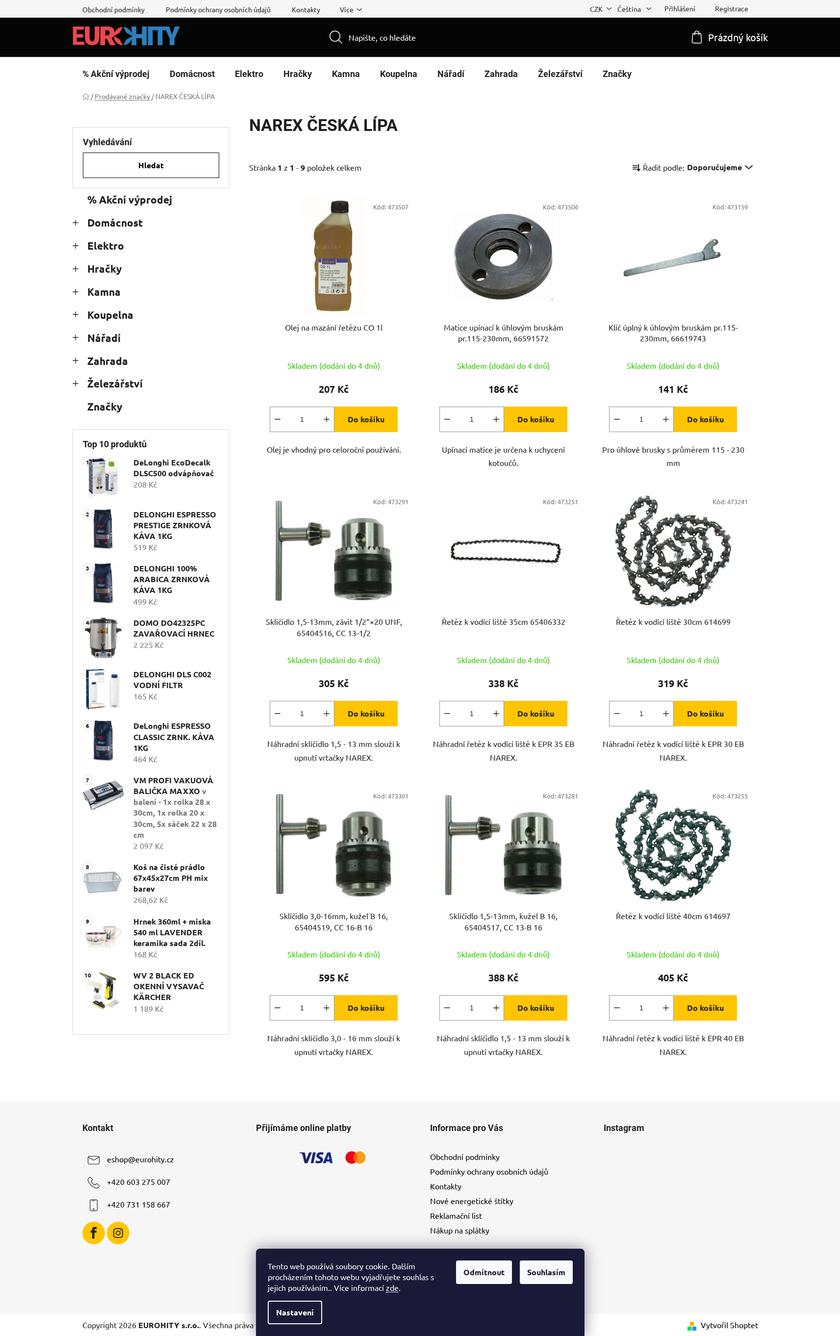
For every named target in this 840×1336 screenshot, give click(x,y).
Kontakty (306, 9)
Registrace (731, 8)
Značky (104, 406)
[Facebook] (93, 1233)
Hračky (104, 268)
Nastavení (295, 1312)
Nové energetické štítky (471, 1201)
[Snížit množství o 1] (277, 419)
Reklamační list (456, 1215)
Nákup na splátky (459, 1230)
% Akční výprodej (129, 199)
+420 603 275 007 (138, 1181)
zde (392, 1287)
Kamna (104, 291)
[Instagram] (118, 1233)
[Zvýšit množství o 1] (326, 419)
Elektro (105, 245)
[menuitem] (116, 74)
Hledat (151, 165)
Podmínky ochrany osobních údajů (218, 9)
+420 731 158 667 (138, 1204)
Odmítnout (484, 1272)
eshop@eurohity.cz (140, 1159)
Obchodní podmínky (113, 9)
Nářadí (104, 337)
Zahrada (107, 360)
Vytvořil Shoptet (729, 1325)
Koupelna (110, 314)
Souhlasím (546, 1272)
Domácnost (115, 222)
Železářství (115, 383)
